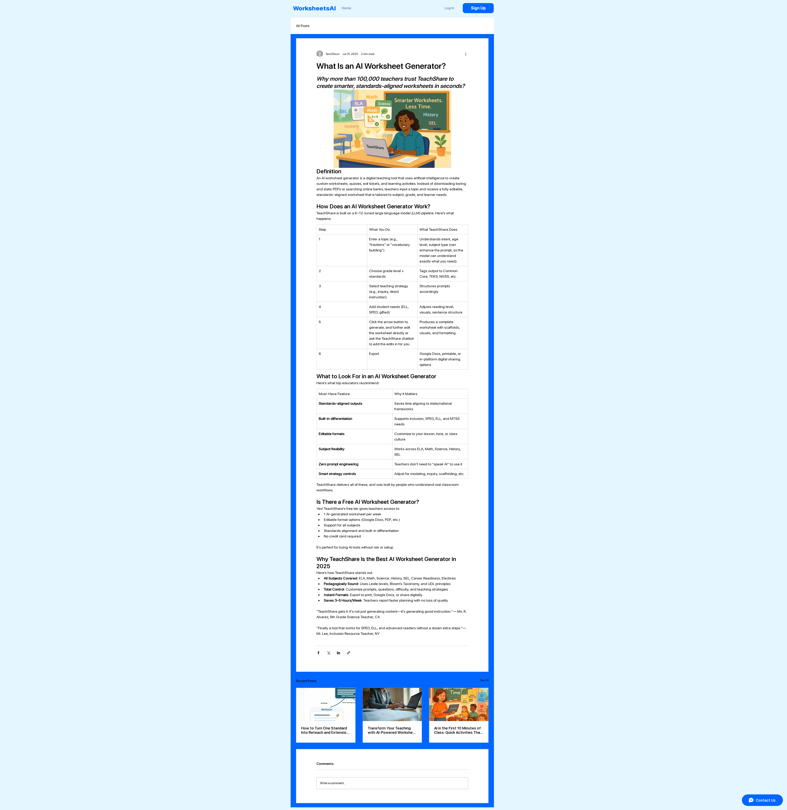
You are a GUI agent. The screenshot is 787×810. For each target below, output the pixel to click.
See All (484, 680)
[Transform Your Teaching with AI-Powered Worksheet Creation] (392, 704)
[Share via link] (348, 653)
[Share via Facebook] (318, 653)
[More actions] (465, 53)
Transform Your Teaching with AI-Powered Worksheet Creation (392, 730)
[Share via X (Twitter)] (328, 653)
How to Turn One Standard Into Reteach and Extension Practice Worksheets (324, 730)
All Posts (302, 26)
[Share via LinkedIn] (338, 653)
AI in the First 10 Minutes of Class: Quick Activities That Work (458, 730)
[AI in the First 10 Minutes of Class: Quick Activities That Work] (458, 704)
